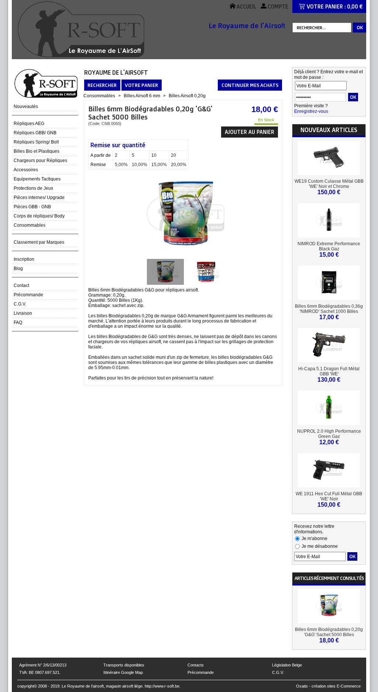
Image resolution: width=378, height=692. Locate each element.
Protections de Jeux (33, 188)
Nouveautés (26, 106)
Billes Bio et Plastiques (36, 151)
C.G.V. (20, 304)
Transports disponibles (123, 665)
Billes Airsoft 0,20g (187, 95)
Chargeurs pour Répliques (40, 160)
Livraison (23, 313)
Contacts (196, 665)
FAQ (18, 322)
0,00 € (354, 6)
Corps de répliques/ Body (39, 216)
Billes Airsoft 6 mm (142, 95)
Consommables (29, 225)
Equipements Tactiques (37, 179)
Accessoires (26, 169)
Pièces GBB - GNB (32, 206)
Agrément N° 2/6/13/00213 (42, 665)
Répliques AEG (29, 123)
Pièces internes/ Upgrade (39, 197)
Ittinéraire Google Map (123, 672)
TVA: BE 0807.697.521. (40, 672)
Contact (21, 285)
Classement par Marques (39, 242)
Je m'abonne (314, 538)
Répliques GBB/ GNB (35, 132)
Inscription (24, 259)
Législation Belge (287, 665)
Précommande (28, 294)
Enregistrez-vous (311, 111)
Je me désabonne (320, 546)
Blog (18, 268)
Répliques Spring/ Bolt (36, 142)
